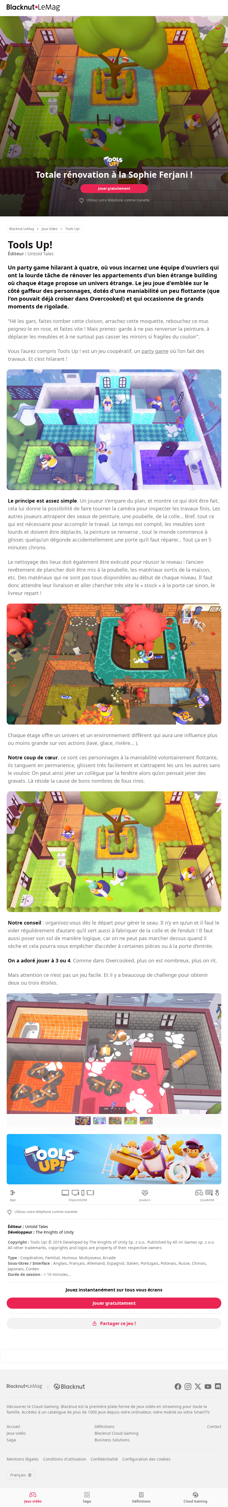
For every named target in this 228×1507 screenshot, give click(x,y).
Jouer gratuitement (114, 188)
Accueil (13, 1426)
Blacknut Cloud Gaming (116, 1433)
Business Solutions (112, 1439)
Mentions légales (23, 1459)
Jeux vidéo (16, 1433)
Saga (11, 1439)
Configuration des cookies (146, 1459)
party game (155, 351)
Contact (214, 1426)
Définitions (105, 1426)
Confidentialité (104, 1459)
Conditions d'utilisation (64, 1459)
